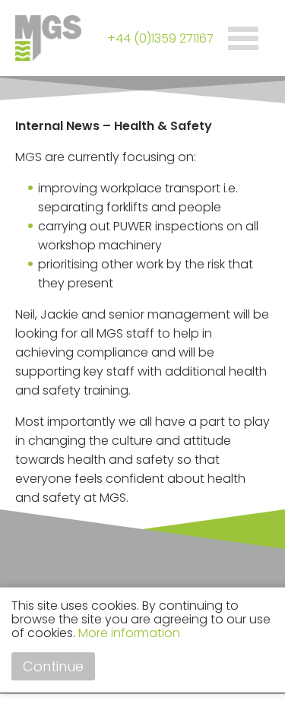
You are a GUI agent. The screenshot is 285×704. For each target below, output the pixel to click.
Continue (53, 666)
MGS (76, 38)
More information (129, 633)
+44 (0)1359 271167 (160, 38)
